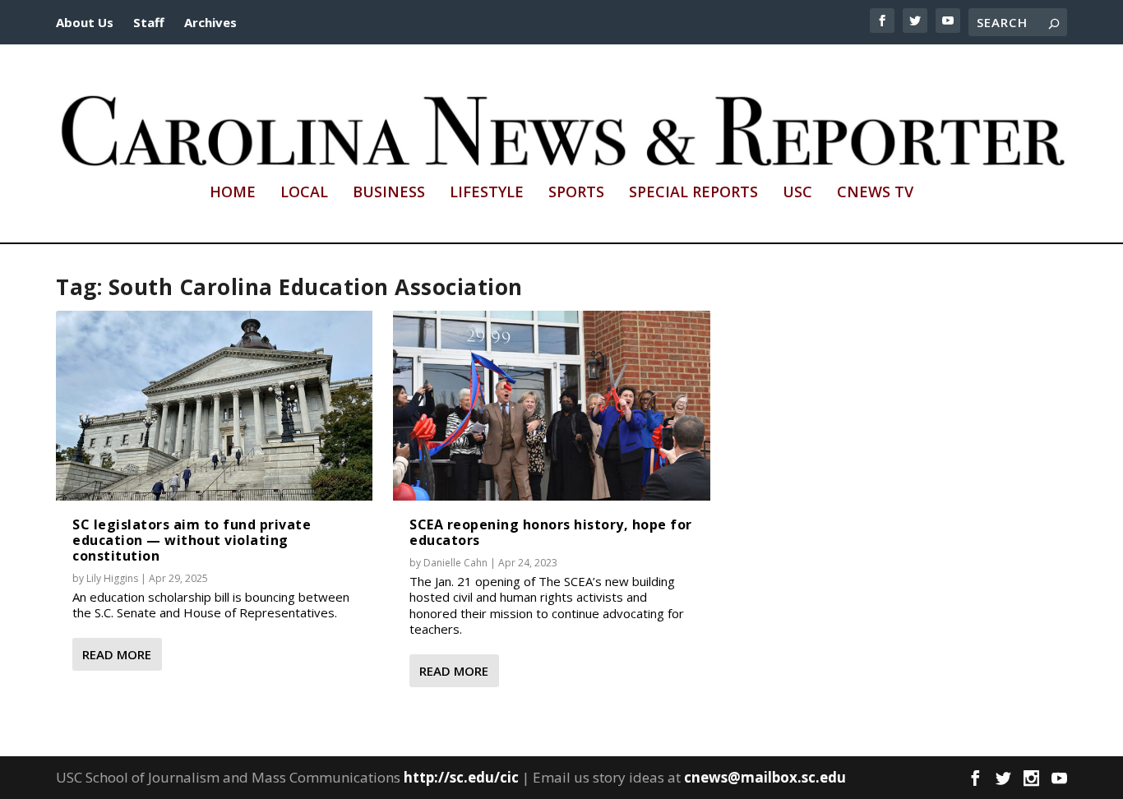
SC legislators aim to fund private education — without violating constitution (191, 540)
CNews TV (875, 193)
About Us (84, 22)
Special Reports (693, 193)
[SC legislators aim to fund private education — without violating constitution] (214, 406)
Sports (576, 193)
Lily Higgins (112, 578)
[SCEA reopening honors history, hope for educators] (551, 406)
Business (389, 193)
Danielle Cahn (455, 563)
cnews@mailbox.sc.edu (765, 777)
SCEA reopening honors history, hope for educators (550, 532)
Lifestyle (487, 193)
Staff (148, 22)
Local (304, 193)
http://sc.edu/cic (461, 777)
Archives (210, 22)
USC (797, 193)
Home (233, 193)
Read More (116, 654)
